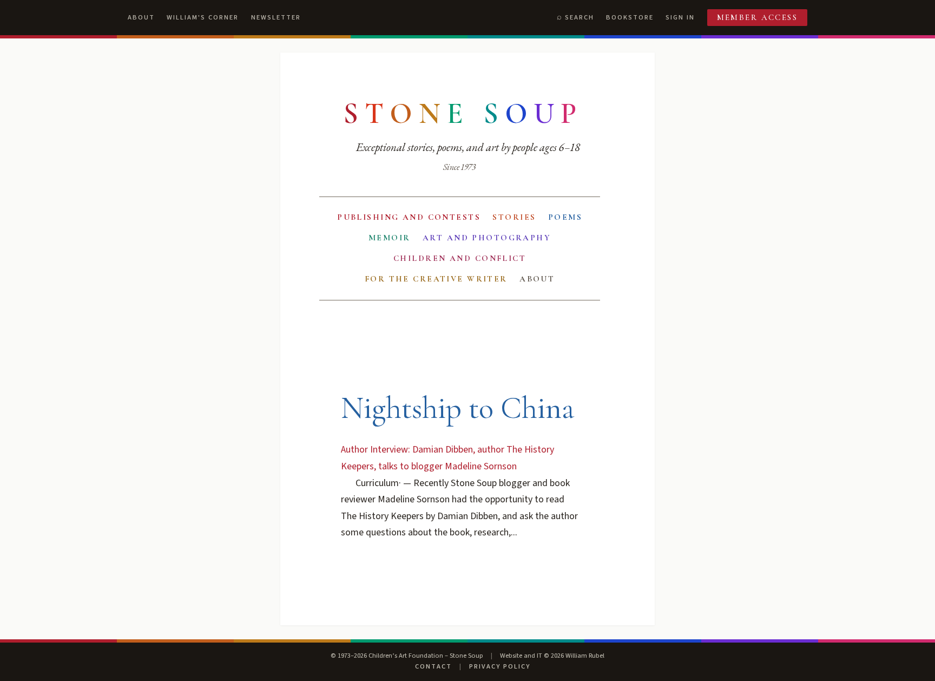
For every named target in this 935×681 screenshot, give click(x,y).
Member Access (757, 17)
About (141, 17)
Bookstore (630, 17)
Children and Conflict (459, 258)
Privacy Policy (499, 666)
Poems (565, 217)
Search (579, 17)
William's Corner (203, 17)
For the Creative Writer (436, 279)
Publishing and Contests (408, 217)
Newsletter (276, 17)
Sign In (680, 17)
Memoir (389, 238)
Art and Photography (487, 238)
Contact (433, 666)
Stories (514, 217)
